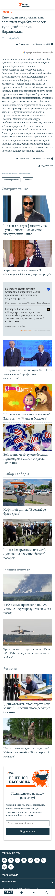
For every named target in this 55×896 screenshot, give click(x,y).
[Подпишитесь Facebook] (11, 860)
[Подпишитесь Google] (4, 860)
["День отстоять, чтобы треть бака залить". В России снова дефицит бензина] (27, 687)
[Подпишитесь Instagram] (37, 860)
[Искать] (46, 892)
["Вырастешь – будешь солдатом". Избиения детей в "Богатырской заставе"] (27, 731)
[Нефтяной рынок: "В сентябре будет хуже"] (27, 492)
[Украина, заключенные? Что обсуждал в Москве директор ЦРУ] (27, 253)
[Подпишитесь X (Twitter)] (17, 860)
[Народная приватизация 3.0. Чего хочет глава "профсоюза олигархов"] (27, 353)
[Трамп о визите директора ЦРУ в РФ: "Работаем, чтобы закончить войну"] (27, 632)
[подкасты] (21, 892)
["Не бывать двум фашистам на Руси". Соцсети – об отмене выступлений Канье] (27, 208)
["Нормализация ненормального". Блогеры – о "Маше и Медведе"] (27, 397)
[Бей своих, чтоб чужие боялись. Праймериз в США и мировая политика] (27, 437)
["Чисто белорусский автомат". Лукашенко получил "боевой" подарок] (27, 532)
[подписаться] (11, 866)
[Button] (22, 44)
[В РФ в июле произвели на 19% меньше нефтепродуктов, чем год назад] (27, 587)
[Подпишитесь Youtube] (24, 860)
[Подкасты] (4, 866)
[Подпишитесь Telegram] (30, 860)
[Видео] (34, 892)
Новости (7, 12)
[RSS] (43, 860)
